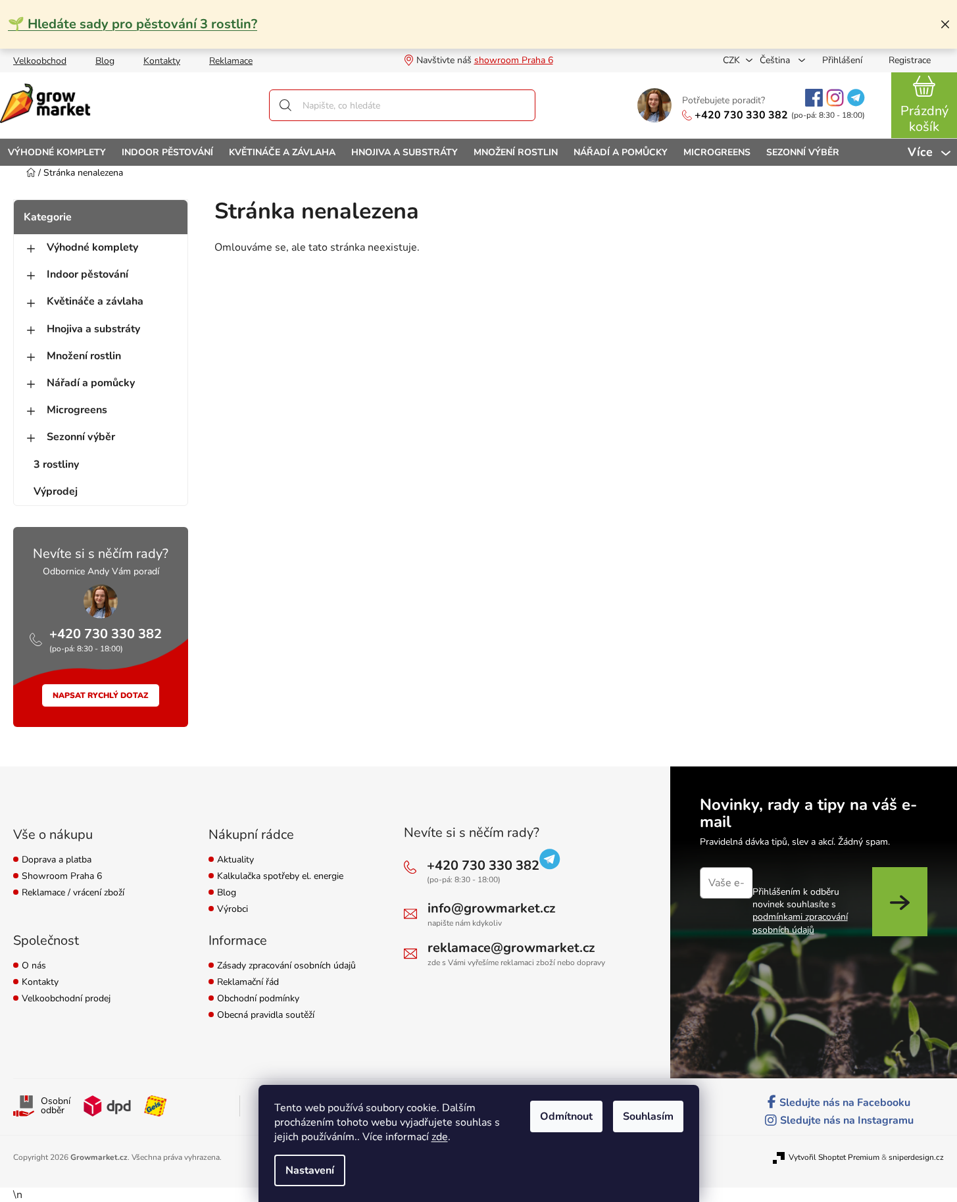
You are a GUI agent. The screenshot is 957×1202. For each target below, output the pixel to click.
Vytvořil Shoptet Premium (834, 1157)
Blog (104, 61)
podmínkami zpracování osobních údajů (800, 923)
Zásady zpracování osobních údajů (286, 966)
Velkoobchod (39, 61)
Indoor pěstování (87, 274)
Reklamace (231, 61)
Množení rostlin (84, 356)
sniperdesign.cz (916, 1157)
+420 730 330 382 (741, 115)
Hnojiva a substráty (93, 329)
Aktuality (235, 860)
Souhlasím (648, 1116)
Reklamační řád (248, 982)
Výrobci (232, 909)
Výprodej (56, 491)
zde (439, 1137)
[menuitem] (57, 152)
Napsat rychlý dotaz (101, 695)
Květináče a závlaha (95, 301)
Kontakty (161, 61)
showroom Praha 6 (513, 60)
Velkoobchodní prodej (66, 999)
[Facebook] (814, 98)
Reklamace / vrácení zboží (73, 893)
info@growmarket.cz (491, 908)
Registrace (910, 60)
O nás (34, 966)
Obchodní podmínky (258, 999)
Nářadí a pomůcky (91, 383)
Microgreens (77, 410)
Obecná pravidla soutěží (265, 1015)
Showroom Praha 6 (62, 876)
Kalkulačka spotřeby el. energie (280, 876)
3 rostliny (56, 464)
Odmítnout (566, 1116)
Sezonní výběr (81, 437)
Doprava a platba (56, 860)
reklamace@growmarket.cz (511, 948)
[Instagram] (835, 98)
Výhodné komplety (92, 247)
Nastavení (309, 1170)
